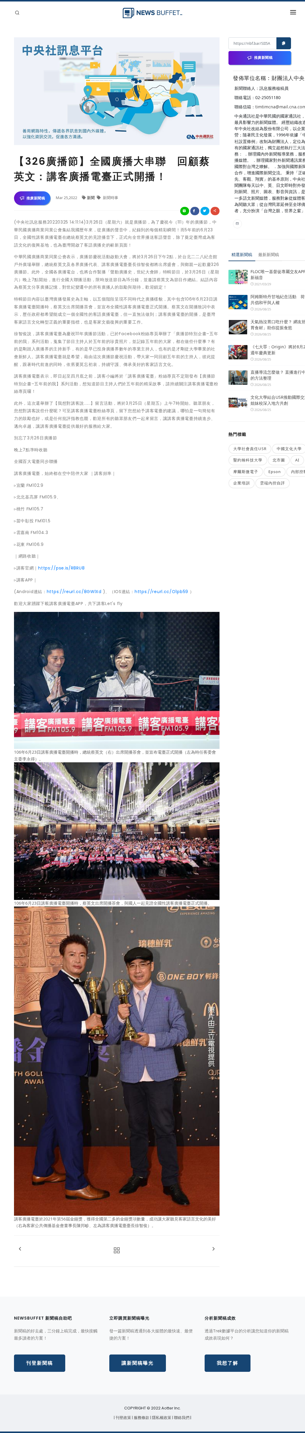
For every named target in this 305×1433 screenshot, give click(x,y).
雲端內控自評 (272, 483)
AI (297, 460)
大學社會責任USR (250, 448)
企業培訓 (241, 483)
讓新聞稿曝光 (138, 1363)
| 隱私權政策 (161, 1417)
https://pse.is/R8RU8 (61, 568)
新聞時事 (110, 197)
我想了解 (227, 1363)
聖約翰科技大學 (247, 460)
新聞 (91, 197)
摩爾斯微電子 (245, 471)
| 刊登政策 (123, 1417)
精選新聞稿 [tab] (241, 254)
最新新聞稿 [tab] (268, 254)
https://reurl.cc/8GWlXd (74, 592)
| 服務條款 (141, 1417)
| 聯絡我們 (181, 1417)
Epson (274, 471)
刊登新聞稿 (39, 1363)
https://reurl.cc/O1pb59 (161, 592)
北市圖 (279, 460)
